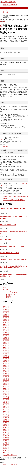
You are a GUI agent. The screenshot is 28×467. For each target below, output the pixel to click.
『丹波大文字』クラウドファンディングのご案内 (13, 259)
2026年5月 (6, 311)
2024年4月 (6, 350)
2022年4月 (6, 389)
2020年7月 (6, 422)
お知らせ (8, 297)
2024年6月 (6, 347)
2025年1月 (6, 335)
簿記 (4, 287)
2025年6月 (6, 327)
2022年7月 (6, 385)
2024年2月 (6, 353)
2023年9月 (6, 362)
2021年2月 (6, 412)
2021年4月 (6, 409)
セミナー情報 (13, 292)
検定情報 (8, 296)
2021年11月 (6, 398)
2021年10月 (6, 399)
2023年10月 (6, 360)
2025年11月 (6, 319)
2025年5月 (6, 329)
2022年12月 (6, 376)
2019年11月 (6, 435)
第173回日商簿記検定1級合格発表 (9, 253)
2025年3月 (6, 332)
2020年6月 (6, 424)
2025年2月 (6, 334)
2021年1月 (6, 414)
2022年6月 (6, 386)
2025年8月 (6, 324)
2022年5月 (6, 388)
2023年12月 (6, 357)
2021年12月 (6, 396)
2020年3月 (6, 429)
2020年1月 (6, 432)
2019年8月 (6, 440)
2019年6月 (6, 444)
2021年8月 (6, 403)
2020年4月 (6, 427)
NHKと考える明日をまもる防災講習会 (14, 200)
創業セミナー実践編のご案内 (8, 225)
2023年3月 (6, 371)
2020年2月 (6, 430)
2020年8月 (6, 421)
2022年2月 (6, 393)
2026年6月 (6, 309)
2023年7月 (6, 365)
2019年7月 (6, 442)
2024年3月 (6, 352)
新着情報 (5, 289)
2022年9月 (6, 381)
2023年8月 (6, 363)
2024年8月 (6, 343)
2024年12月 (6, 337)
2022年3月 (6, 391)
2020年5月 (6, 426)
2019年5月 (6, 445)
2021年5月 (6, 407)
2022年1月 (6, 394)
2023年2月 (6, 373)
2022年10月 (6, 380)
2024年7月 (6, 345)
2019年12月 (6, 434)
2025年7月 (6, 325)
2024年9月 (6, 342)
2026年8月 (6, 306)
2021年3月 (6, 411)
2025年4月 (6, 330)
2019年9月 (6, 439)
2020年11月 (6, 417)
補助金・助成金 (10, 294)
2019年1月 (6, 452)
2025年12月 (6, 317)
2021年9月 (6, 401)
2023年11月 (6, 358)
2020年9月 (6, 419)
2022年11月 (6, 378)
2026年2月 (6, 314)
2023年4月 (6, 370)
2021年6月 (6, 406)
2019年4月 (6, 447)
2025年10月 (6, 321)
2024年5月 (6, 348)
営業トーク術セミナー (6, 239)
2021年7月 (6, 404)
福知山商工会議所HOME (10, 455)
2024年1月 (6, 355)
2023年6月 (6, 366)
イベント (2, 21)
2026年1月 (6, 316)
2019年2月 (6, 450)
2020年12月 (6, 416)
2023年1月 (6, 375)
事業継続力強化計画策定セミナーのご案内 (12, 246)
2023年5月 (6, 368)
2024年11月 (6, 339)
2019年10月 (6, 437)
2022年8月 (6, 383)
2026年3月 (6, 312)
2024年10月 (6, 340)
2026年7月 (6, 307)
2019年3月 (6, 448)
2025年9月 (6, 322)
